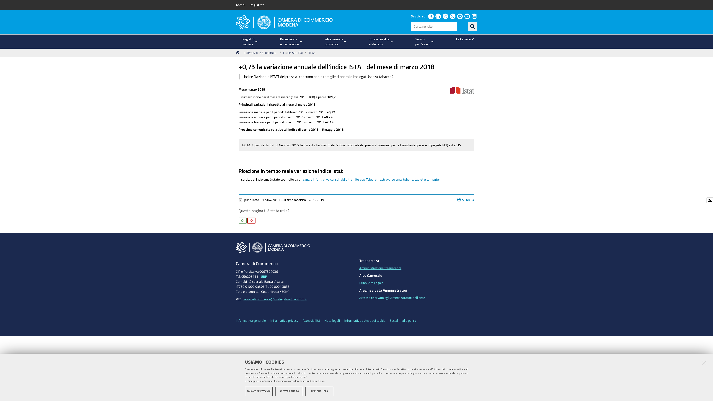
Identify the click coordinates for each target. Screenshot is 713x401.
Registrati (257, 4)
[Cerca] (472, 26)
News (311, 52)
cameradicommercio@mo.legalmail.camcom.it (275, 299)
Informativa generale (251, 320)
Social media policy (403, 320)
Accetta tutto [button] (289, 391)
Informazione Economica (260, 52)
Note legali (332, 320)
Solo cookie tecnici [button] (259, 391)
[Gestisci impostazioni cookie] (710, 200)
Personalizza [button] (319, 391)
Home (238, 52)
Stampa (468, 199)
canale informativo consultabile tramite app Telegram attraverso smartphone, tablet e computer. (371, 179)
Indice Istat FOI (293, 52)
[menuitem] (248, 42)
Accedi (240, 4)
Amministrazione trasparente (380, 268)
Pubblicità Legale (371, 282)
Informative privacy (284, 320)
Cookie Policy (317, 381)
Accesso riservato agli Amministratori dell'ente (392, 297)
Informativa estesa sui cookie (364, 320)
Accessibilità (311, 320)
